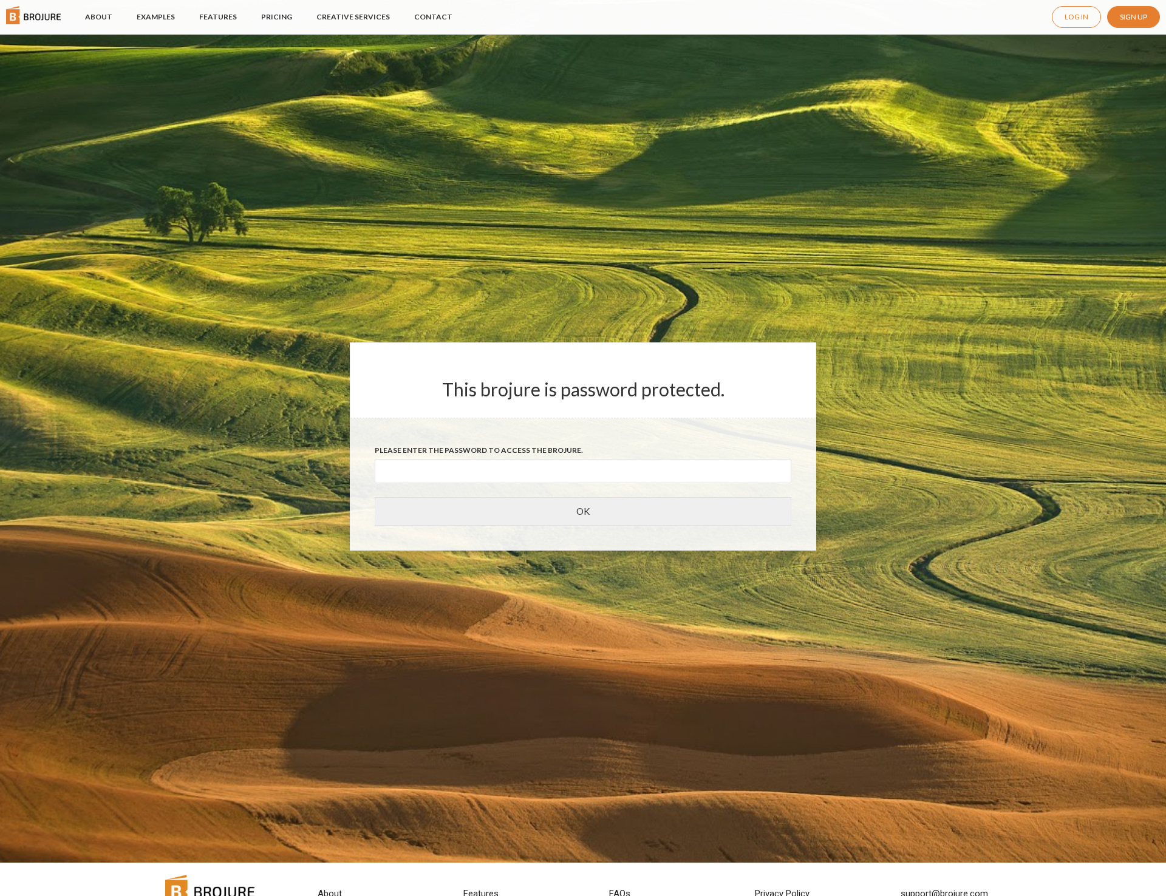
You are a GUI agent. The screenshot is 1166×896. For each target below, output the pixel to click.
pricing (276, 16)
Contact (433, 16)
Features (218, 16)
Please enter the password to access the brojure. (479, 450)
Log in (1076, 16)
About (98, 16)
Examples (156, 16)
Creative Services (353, 16)
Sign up (1133, 16)
